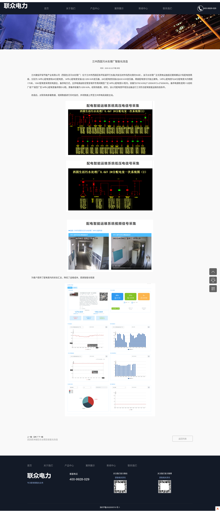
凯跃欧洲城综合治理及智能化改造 (42, 439)
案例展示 (119, 8)
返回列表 (182, 438)
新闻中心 (143, 8)
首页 (46, 8)
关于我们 (70, 8)
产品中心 (94, 8)
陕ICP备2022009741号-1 (110, 507)
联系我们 (167, 8)
